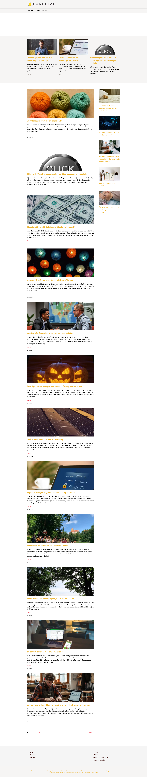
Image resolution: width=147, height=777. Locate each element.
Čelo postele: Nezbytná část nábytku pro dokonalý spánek (109, 209)
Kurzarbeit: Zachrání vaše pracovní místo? (44, 652)
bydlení (29, 134)
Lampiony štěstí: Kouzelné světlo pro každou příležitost (50, 280)
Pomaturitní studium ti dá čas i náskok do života (47, 546)
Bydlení (30, 10)
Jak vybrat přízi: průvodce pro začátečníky (44, 121)
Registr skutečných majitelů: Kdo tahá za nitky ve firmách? (51, 492)
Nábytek (44, 10)
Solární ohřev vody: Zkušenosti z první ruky (45, 439)
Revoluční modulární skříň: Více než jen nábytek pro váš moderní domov (109, 159)
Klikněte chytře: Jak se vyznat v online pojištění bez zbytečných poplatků (103, 60)
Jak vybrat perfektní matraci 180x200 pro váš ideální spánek (108, 108)
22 (76, 732)
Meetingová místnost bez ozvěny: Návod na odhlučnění (50, 333)
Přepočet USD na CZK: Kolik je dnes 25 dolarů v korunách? (51, 227)
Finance (37, 10)
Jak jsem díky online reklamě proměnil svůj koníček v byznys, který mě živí (58, 705)
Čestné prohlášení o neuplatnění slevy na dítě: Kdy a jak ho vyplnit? (55, 386)
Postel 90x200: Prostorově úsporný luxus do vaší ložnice (50, 599)
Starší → (91, 732)
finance (29, 74)
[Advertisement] (73, 24)
